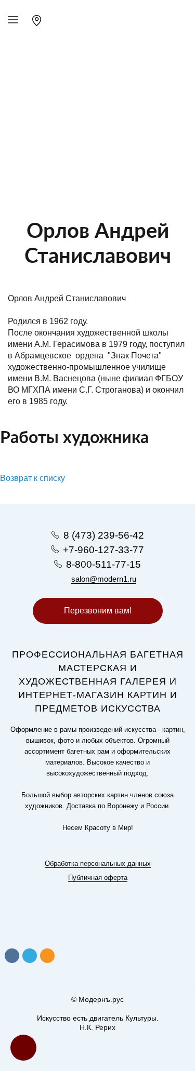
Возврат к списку (32, 478)
